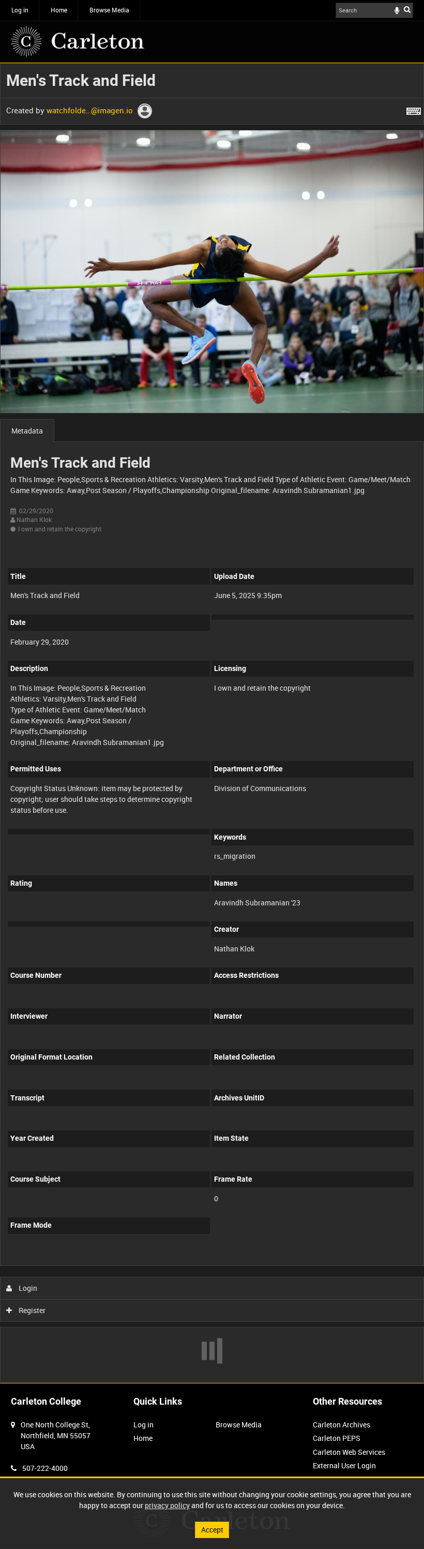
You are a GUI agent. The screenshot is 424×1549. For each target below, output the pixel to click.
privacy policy (167, 1505)
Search (407, 9)
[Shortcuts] (413, 109)
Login (27, 1288)
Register (31, 1310)
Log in (19, 10)
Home (59, 10)
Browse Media (109, 10)
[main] (212, 722)
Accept (212, 1530)
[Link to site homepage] (77, 41)
